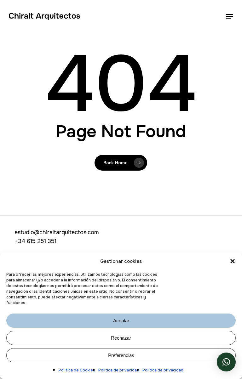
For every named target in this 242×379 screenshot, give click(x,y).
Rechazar (121, 338)
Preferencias (121, 355)
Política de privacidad (118, 370)
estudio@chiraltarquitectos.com (56, 232)
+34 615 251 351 (35, 241)
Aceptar (121, 320)
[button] (232, 261)
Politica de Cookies (77, 370)
